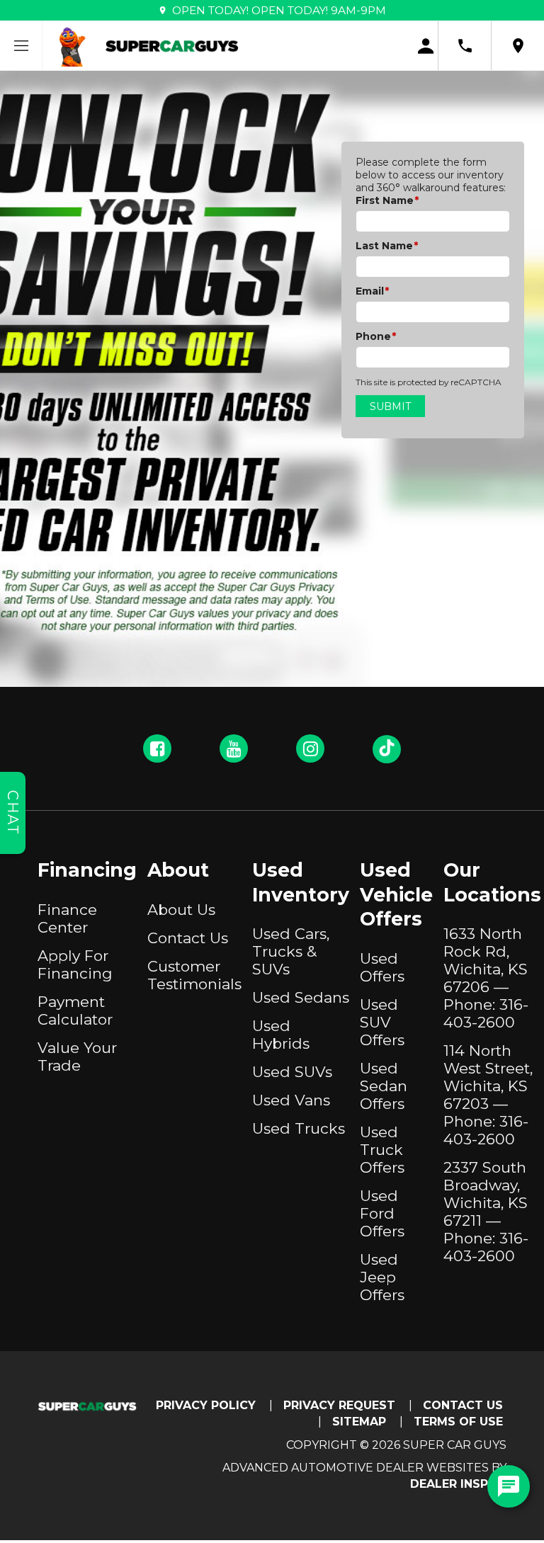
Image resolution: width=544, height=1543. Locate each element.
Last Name (387, 245)
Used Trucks (298, 1128)
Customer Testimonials (194, 975)
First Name (387, 200)
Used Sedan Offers (383, 1085)
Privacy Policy (206, 1405)
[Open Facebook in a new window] (157, 748)
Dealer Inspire (458, 1484)
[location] (518, 46)
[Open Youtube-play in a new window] (234, 748)
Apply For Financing (75, 964)
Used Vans (291, 1100)
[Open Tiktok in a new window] (387, 749)
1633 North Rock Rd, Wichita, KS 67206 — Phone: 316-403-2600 (485, 978)
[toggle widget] (508, 1486)
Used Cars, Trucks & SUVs (290, 951)
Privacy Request (339, 1405)
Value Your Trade (77, 1056)
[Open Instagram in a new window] (310, 748)
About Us (181, 909)
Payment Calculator (75, 1010)
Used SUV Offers (382, 1022)
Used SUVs (292, 1072)
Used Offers (382, 967)
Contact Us (187, 938)
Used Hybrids (281, 1034)
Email (372, 291)
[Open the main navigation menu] (21, 46)
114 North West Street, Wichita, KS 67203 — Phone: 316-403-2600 (488, 1095)
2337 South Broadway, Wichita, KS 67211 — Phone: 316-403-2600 (485, 1211)
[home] (172, 45)
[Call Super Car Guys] (465, 46)
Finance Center (67, 918)
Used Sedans (300, 997)
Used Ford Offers (382, 1213)
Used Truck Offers (382, 1149)
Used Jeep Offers (382, 1277)
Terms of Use (458, 1421)
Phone (376, 336)
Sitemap (359, 1421)
